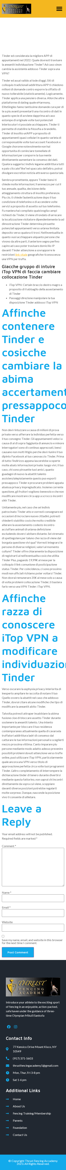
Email (6, 907)
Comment (9, 846)
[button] (59, 9)
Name (6, 892)
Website (7, 922)
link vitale (21, 254)
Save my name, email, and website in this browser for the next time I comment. (32, 941)
